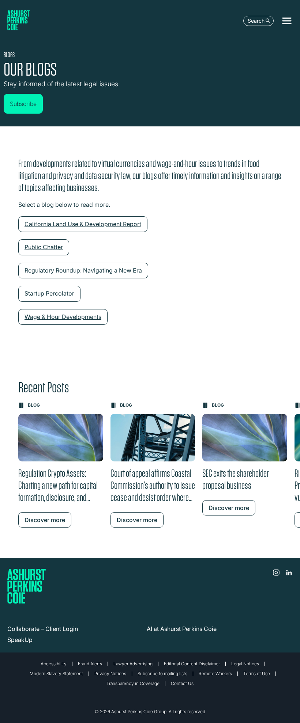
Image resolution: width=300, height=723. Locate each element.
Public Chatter (44, 247)
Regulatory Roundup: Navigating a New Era (83, 270)
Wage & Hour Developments (63, 316)
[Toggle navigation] (287, 21)
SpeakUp (20, 639)
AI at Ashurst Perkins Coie (182, 628)
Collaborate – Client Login (42, 628)
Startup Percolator (49, 293)
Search (256, 21)
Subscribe (23, 103)
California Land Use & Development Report (83, 224)
